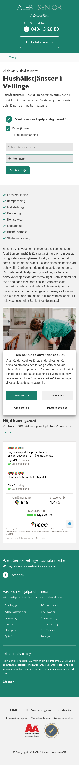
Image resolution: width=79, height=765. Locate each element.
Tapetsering (10, 618)
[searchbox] (26, 147)
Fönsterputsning (50, 605)
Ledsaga (45, 636)
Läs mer (7, 432)
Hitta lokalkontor (39, 42)
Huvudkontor (64, 710)
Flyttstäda (9, 636)
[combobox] (39, 147)
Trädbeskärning (49, 624)
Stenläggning (48, 630)
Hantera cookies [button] (57, 407)
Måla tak (8, 624)
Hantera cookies (63, 718)
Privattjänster (20, 128)
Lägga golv (10, 630)
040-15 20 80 (45, 29)
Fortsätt (15, 170)
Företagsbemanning (25, 134)
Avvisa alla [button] (57, 395)
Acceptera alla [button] (21, 395)
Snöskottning (48, 611)
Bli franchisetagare (16, 718)
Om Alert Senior (40, 718)
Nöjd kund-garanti (41, 710)
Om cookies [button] (21, 407)
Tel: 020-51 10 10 (17, 710)
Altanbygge (10, 605)
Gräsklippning (49, 618)
